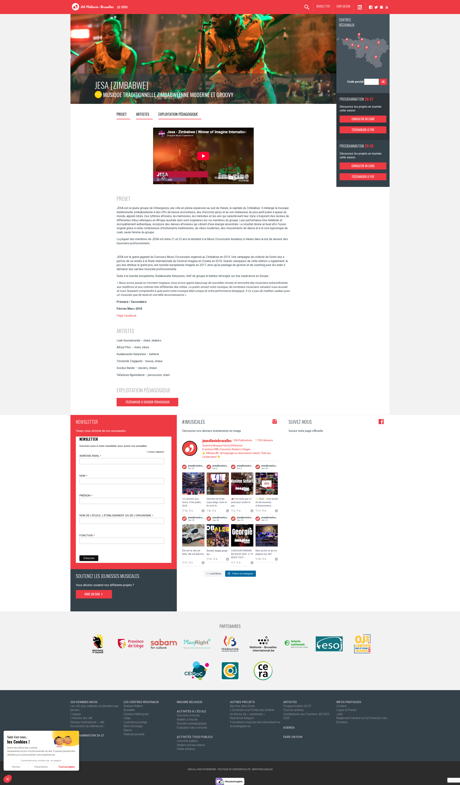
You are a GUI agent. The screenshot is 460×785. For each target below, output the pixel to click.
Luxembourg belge (135, 722)
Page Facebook (126, 315)
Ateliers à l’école (187, 719)
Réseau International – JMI (87, 722)
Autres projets (242, 702)
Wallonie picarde (134, 734)
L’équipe (75, 714)
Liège (127, 718)
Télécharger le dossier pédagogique (147, 402)
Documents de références (86, 726)
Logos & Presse (346, 710)
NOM (83, 476)
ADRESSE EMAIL (90, 456)
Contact (341, 706)
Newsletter (323, 6)
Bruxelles (129, 710)
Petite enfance (186, 749)
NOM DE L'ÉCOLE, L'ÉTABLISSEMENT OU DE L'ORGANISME (116, 515)
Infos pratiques (348, 702)
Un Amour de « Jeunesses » (247, 714)
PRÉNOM (86, 495)
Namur (128, 730)
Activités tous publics (195, 737)
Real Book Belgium (242, 718)
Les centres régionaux (141, 702)
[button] (7, 779)
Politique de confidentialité (234, 769)
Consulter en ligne (362, 119)
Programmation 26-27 (87, 735)
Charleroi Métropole (136, 714)
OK (383, 82)
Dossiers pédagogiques (192, 723)
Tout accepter (66, 766)
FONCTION (87, 535)
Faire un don (343, 6)
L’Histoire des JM (81, 718)
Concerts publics (187, 741)
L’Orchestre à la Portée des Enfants (252, 710)
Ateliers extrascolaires (191, 745)
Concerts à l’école (188, 715)
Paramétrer (41, 766)
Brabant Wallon (133, 706)
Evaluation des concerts (192, 727)
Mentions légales (262, 769)
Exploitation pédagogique (178, 114)
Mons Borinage (133, 726)
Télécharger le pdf (362, 130)
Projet (122, 114)
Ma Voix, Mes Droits (242, 706)
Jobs (339, 714)
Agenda (289, 727)
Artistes (142, 114)
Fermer (16, 766)
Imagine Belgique (189, 702)
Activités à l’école (191, 711)
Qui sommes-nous (83, 702)
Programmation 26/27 (297, 706)
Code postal (355, 81)
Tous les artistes (293, 710)
